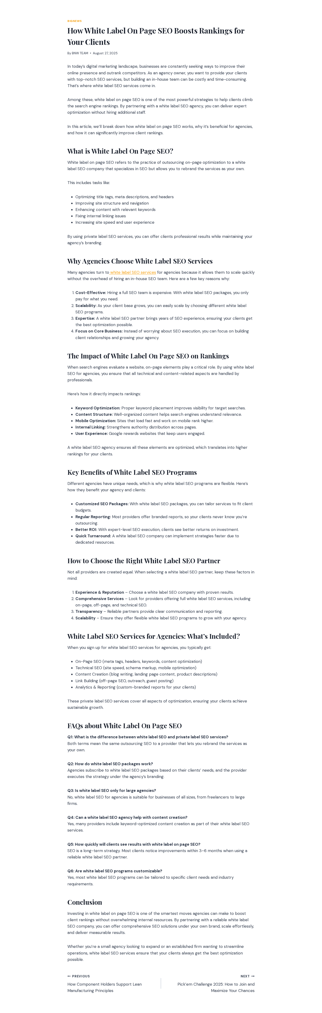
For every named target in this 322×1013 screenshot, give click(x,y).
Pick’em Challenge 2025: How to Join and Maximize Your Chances (216, 983)
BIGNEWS (74, 21)
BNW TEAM (80, 53)
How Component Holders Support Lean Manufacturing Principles (104, 983)
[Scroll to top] (309, 983)
